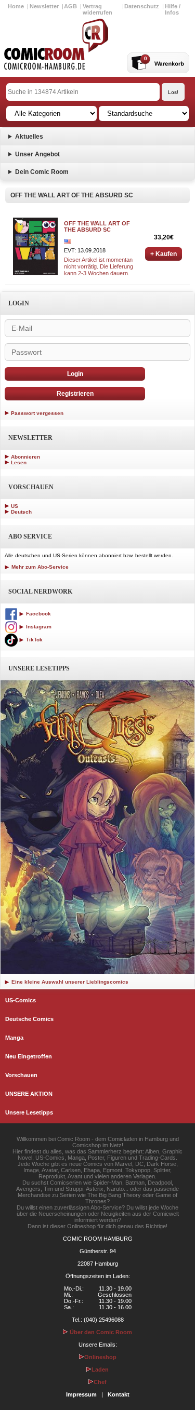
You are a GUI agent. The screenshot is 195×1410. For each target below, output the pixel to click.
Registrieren (75, 393)
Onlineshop (100, 1357)
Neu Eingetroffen (28, 1056)
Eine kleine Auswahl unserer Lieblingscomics (69, 982)
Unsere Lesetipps (29, 1112)
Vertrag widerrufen (97, 9)
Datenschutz (141, 6)
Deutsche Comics (29, 1019)
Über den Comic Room (100, 1332)
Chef (100, 1382)
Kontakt (118, 1394)
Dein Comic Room (42, 172)
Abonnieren (25, 457)
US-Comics (20, 1000)
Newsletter (44, 6)
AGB (70, 6)
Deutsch (21, 512)
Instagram (37, 626)
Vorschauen (21, 1075)
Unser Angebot (37, 154)
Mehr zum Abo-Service (39, 567)
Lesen (19, 462)
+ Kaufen (163, 254)
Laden (100, 1369)
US (14, 506)
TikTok (33, 639)
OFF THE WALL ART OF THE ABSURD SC (97, 226)
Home (16, 6)
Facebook (37, 613)
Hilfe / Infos (172, 9)
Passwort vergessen (37, 413)
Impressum (81, 1394)
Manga (14, 1038)
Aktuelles (29, 136)
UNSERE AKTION (29, 1094)
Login (75, 374)
